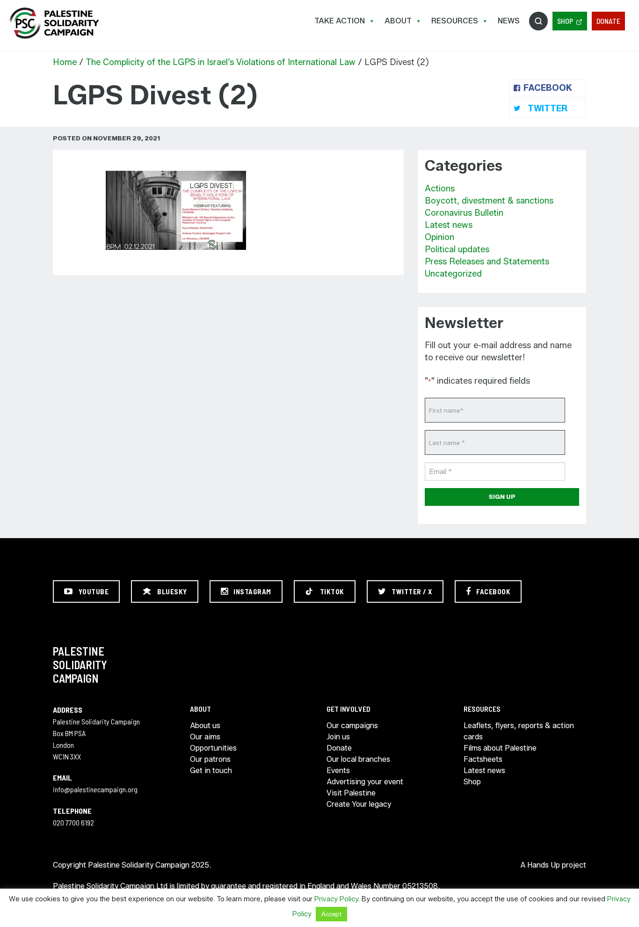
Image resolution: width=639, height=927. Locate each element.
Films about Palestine (500, 748)
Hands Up (543, 865)
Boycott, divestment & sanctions (489, 201)
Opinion (439, 237)
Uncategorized (453, 274)
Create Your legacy (359, 804)
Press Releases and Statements (487, 261)
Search (538, 21)
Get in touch (211, 770)
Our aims (205, 736)
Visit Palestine (351, 792)
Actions (440, 188)
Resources (454, 20)
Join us (338, 736)
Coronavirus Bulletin (464, 213)
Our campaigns (352, 725)
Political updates (457, 249)
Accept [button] (331, 914)
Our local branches (358, 759)
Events (338, 770)
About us (205, 725)
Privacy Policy (336, 899)
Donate (608, 20)
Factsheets (483, 759)
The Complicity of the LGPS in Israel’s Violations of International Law (221, 62)
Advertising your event (365, 781)
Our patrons (210, 759)
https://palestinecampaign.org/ (54, 23)
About (398, 20)
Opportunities (213, 748)
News (509, 20)
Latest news (448, 225)
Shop (565, 20)
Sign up (502, 496)
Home (65, 62)
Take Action (339, 20)
